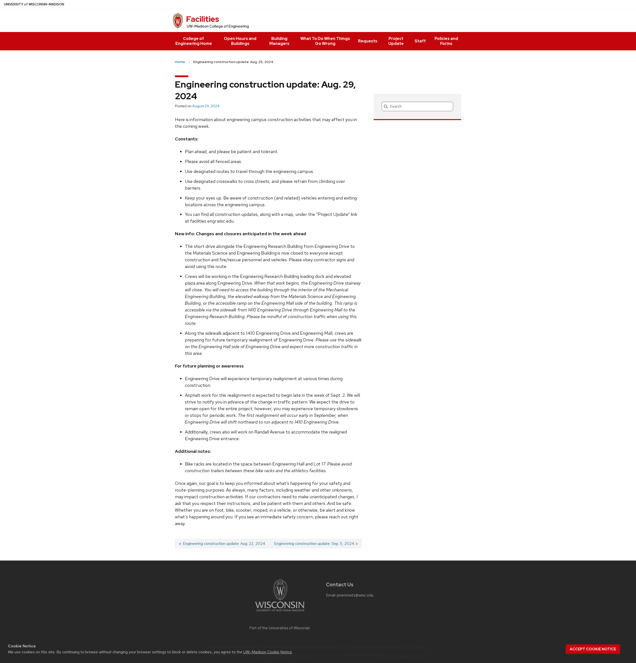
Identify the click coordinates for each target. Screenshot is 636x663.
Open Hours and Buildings (240, 41)
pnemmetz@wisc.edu (355, 595)
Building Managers (279, 41)
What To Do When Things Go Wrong (325, 41)
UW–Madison (34, 4)
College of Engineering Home (193, 41)
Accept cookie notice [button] (593, 649)
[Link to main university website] (280, 612)
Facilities (202, 19)
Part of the (279, 628)
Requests (367, 41)
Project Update (396, 41)
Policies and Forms (446, 41)
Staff (420, 41)
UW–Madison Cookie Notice (267, 652)
